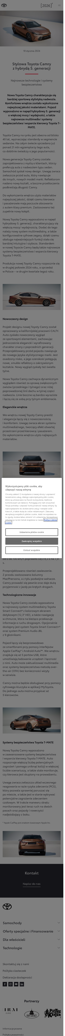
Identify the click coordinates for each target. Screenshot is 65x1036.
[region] (32, 518)
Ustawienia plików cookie (32, 532)
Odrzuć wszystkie (31, 550)
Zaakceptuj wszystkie (32, 541)
